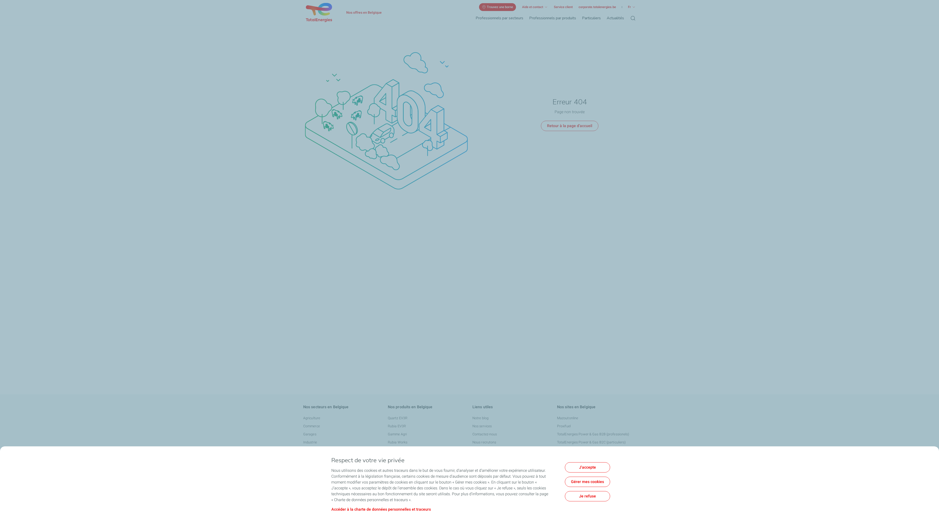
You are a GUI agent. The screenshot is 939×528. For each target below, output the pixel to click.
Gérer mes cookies (587, 481)
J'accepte (587, 467)
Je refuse (587, 496)
